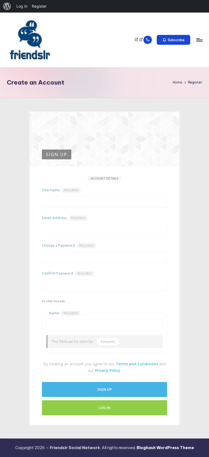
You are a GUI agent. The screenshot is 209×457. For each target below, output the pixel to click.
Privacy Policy (107, 370)
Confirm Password (67, 273)
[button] (173, 40)
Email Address (63, 217)
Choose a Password (68, 245)
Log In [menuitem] (21, 6)
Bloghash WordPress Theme (165, 447)
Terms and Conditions (137, 363)
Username (60, 189)
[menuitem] (7, 6)
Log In (104, 407)
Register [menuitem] (39, 6)
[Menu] (199, 39)
